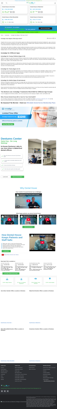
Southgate (41, 404)
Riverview (34, 404)
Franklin (41, 401)
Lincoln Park (28, 405)
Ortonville (30, 402)
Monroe (33, 406)
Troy (50, 402)
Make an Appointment (45, 28)
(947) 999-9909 (36, 9)
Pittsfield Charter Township (44, 399)
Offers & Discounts (32, 369)
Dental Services (32, 367)
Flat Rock (47, 404)
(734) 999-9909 (8, 9)
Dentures (2, 367)
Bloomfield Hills (45, 400)
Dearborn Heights (29, 406)
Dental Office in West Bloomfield (20, 379)
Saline (49, 399)
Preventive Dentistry (46, 369)
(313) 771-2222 (36, 19)
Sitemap (2, 379)
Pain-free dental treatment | (28, 32)
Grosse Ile (54, 404)
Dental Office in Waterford (19, 377)
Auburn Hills (34, 400)
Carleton (40, 405)
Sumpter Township (47, 406)
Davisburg (34, 401)
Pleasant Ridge (37, 402)
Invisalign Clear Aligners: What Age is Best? (19, 35)
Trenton (31, 404)
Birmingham (40, 400)
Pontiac (41, 402)
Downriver (44, 404)
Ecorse (52, 405)
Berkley (37, 400)
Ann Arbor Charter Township (35, 399)
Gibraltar (51, 404)
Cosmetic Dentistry (46, 372)
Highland (48, 401)
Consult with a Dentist (19, 369)
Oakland (27, 402)
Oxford (34, 402)
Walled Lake (28, 403)
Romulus (46, 405)
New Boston (32, 405)
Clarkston (49, 400)
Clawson (52, 400)
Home (2, 35)
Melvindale (49, 405)
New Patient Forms (18, 372)
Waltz (35, 405)
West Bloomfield (32, 403)
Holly (50, 401)
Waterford (29, 399)
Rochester (44, 402)
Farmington (38, 401)
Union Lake (53, 402)
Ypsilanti (52, 399)
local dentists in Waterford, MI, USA (42, 98)
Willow (37, 405)
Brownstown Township (49, 403)
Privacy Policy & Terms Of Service (21, 374)
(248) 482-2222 (8, 19)
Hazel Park (44, 401)
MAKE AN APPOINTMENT (17, 176)
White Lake (37, 403)
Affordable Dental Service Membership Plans (40, 103)
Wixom (40, 403)
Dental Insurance (4, 372)
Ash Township (42, 406)
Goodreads (7, 35)
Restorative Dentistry (46, 374)
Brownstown (28, 404)
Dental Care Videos (18, 381)
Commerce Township (29, 401)
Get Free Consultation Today (10, 273)
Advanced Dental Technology (48, 377)
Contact (2, 377)
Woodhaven (44, 403)
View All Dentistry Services (49, 381)
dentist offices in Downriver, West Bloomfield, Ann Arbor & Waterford (38, 398)
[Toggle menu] (2, 3)
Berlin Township (37, 406)
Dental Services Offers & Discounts (49, 367)
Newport (43, 405)
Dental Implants (3, 369)
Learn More (5, 176)
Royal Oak (47, 402)
